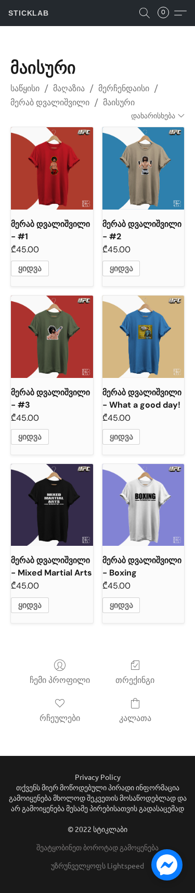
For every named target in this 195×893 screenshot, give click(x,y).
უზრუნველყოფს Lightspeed (97, 865)
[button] (28, 13)
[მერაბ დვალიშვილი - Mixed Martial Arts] (52, 505)
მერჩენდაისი (123, 88)
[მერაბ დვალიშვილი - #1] (52, 168)
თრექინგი (134, 680)
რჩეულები (60, 718)
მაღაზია (69, 88)
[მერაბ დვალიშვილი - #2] (143, 168)
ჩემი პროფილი (60, 680)
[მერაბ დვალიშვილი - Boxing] (143, 505)
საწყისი (25, 88)
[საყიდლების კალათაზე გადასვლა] (166, 13)
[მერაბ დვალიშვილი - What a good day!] (143, 336)
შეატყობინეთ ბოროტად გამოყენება (97, 847)
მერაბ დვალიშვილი (49, 102)
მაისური (119, 102)
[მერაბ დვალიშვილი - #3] (52, 336)
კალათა (135, 718)
